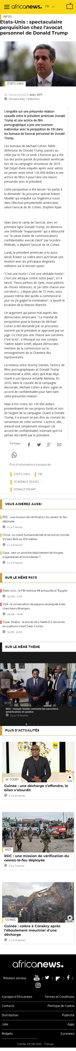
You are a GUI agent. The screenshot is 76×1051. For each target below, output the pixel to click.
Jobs (5, 1024)
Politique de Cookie (61, 1006)
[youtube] (37, 978)
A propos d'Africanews (17, 997)
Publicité (68, 1015)
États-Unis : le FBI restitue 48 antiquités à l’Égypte (35, 590)
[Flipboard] (58, 978)
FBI (40, 474)
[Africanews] (27, 7)
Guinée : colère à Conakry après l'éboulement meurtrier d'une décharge (32, 930)
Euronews (67, 1034)
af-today (12, 779)
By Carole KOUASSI (16, 95)
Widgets (7, 1034)
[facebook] (68, 978)
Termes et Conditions (59, 997)
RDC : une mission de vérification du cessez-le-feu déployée (36, 858)
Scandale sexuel (26, 482)
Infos (7, 16)
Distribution (10, 1015)
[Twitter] (47, 978)
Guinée (10, 920)
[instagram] (38, 984)
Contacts (8, 1006)
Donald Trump (25, 489)
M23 (8, 849)
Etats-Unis (15, 83)
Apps (70, 1024)
